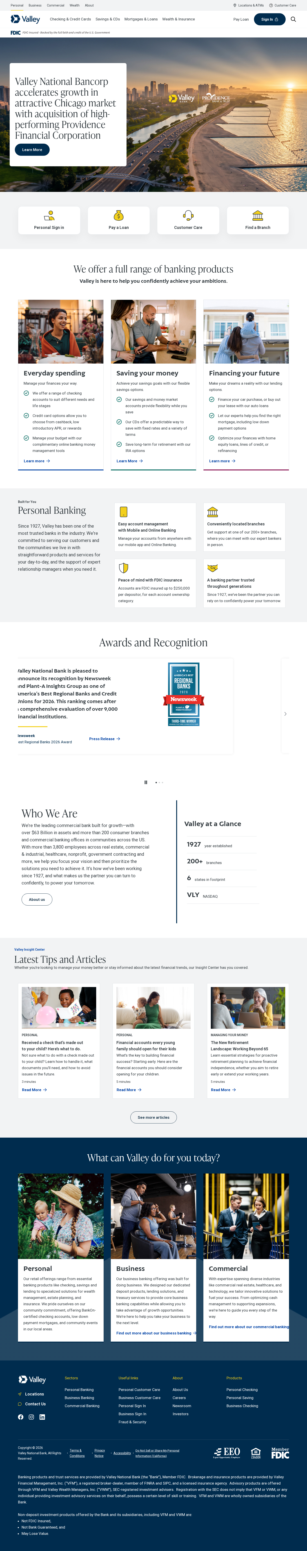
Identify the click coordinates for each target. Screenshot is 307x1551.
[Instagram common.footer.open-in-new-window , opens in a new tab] (31, 1417)
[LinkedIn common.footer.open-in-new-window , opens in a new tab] (42, 1417)
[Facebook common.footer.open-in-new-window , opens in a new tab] (20, 1417)
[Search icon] (293, 19)
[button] (156, 782)
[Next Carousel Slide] (285, 713)
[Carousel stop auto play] (146, 782)
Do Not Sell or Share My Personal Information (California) (157, 1453)
